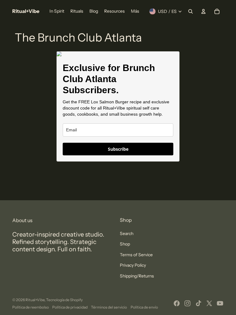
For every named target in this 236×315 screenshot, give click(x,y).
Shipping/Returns (137, 276)
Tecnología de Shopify (64, 299)
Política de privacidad (70, 307)
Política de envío (144, 307)
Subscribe (118, 149)
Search (126, 233)
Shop (125, 244)
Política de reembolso (30, 307)
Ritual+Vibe (35, 299)
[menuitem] (56, 11)
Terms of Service (136, 254)
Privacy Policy (133, 265)
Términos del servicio (109, 307)
